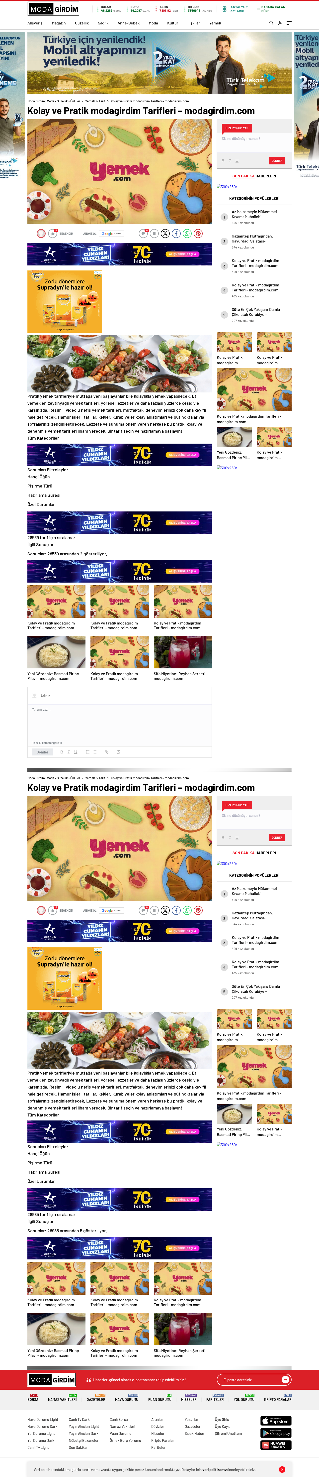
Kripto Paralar (278, 1398)
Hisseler (189, 1398)
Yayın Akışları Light (84, 1426)
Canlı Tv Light (38, 1447)
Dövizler (157, 1426)
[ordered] (87, 752)
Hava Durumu (126, 1398)
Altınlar (157, 1419)
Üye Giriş (222, 1419)
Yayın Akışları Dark (83, 1433)
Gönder (42, 752)
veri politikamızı (215, 1469)
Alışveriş (35, 22)
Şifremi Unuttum (228, 1433)
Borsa (32, 1398)
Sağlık (103, 22)
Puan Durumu (159, 1398)
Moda (153, 22)
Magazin (59, 22)
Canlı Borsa (119, 1419)
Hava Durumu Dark (42, 1426)
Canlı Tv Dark (79, 1419)
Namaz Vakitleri (62, 1398)
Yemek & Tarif (95, 101)
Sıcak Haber (194, 1433)
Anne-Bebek (129, 22)
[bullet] (94, 752)
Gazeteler (96, 1398)
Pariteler (215, 1398)
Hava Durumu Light (42, 1419)
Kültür (172, 22)
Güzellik (82, 22)
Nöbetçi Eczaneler (84, 1440)
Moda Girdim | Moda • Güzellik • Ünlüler (53, 101)
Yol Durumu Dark (40, 1440)
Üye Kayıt (222, 1426)
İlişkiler (193, 22)
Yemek (215, 22)
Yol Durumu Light (41, 1433)
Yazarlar (191, 1419)
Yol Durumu (244, 1398)
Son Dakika (78, 1447)
